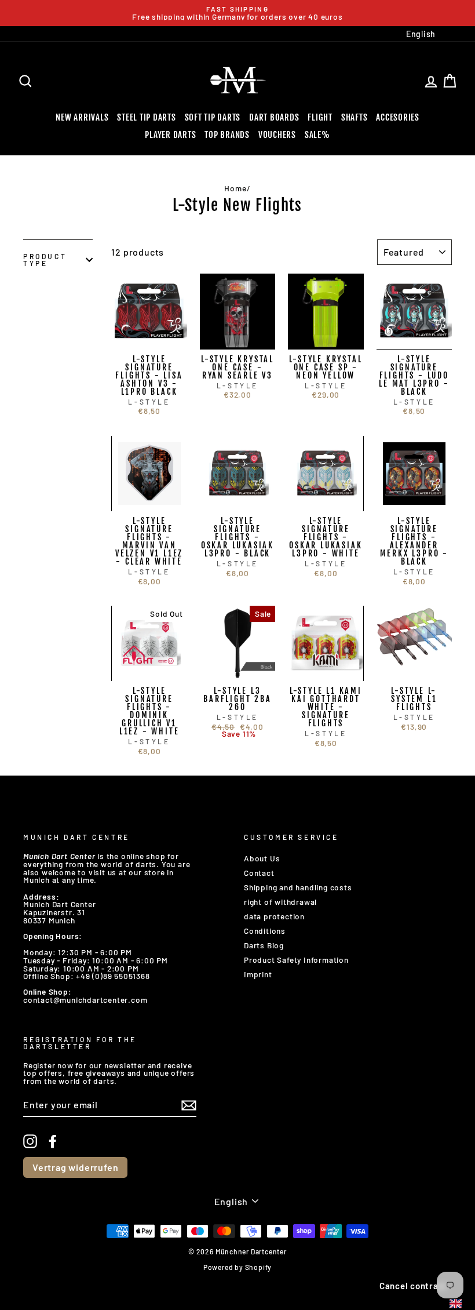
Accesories (397, 117)
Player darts (170, 134)
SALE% (317, 134)
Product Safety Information (296, 960)
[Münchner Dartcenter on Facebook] (53, 1141)
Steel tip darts (146, 117)
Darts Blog (264, 945)
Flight (320, 117)
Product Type (45, 259)
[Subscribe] (188, 1105)
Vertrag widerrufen (75, 1167)
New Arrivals (82, 117)
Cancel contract (413, 1285)
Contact (259, 873)
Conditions (265, 931)
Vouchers (277, 134)
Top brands (227, 134)
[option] (237, 13)
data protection (274, 916)
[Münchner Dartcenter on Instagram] (30, 1141)
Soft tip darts (213, 117)
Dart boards (274, 117)
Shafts (354, 117)
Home (235, 188)
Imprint (258, 974)
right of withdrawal (280, 902)
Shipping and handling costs (298, 887)
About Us (262, 858)
